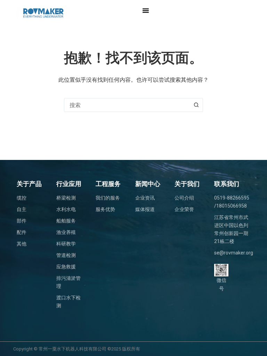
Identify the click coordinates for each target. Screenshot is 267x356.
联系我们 (226, 183)
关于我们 (187, 183)
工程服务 (108, 183)
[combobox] (126, 105)
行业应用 (68, 183)
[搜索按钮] (196, 105)
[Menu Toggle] (145, 10)
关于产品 (29, 183)
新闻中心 (147, 183)
